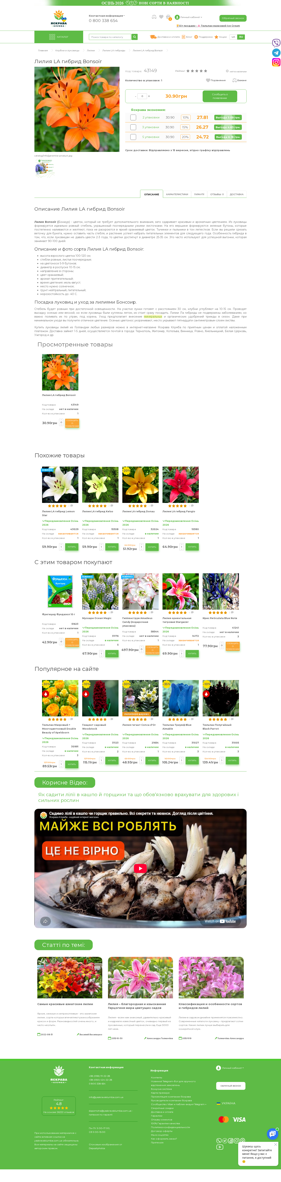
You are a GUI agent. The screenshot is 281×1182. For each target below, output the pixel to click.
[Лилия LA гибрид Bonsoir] (76, 109)
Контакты (156, 1077)
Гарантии (156, 1115)
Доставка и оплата (162, 1111)
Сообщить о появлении (72, 423)
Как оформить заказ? (164, 1138)
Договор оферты (161, 1131)
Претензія (157, 1142)
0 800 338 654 (103, 20)
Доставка (237, 194)
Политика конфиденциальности (170, 1127)
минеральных (153, 316)
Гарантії (199, 194)
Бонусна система (161, 1089)
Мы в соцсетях (159, 1134)
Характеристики (177, 194)
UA (233, 36)
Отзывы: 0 (217, 194)
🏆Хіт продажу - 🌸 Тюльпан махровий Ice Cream (208, 25)
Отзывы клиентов (161, 1119)
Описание (151, 194)
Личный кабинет (232, 1067)
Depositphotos (97, 1148)
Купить (72, 547)
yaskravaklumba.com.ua (48, 1140)
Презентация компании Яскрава (171, 1096)
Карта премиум (160, 1092)
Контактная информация (104, 15)
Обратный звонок (233, 18)
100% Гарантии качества (165, 1123)
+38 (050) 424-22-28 (100, 1079)
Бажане (242, 80)
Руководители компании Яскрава (171, 1100)
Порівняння (218, 80)
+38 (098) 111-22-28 (99, 1075)
